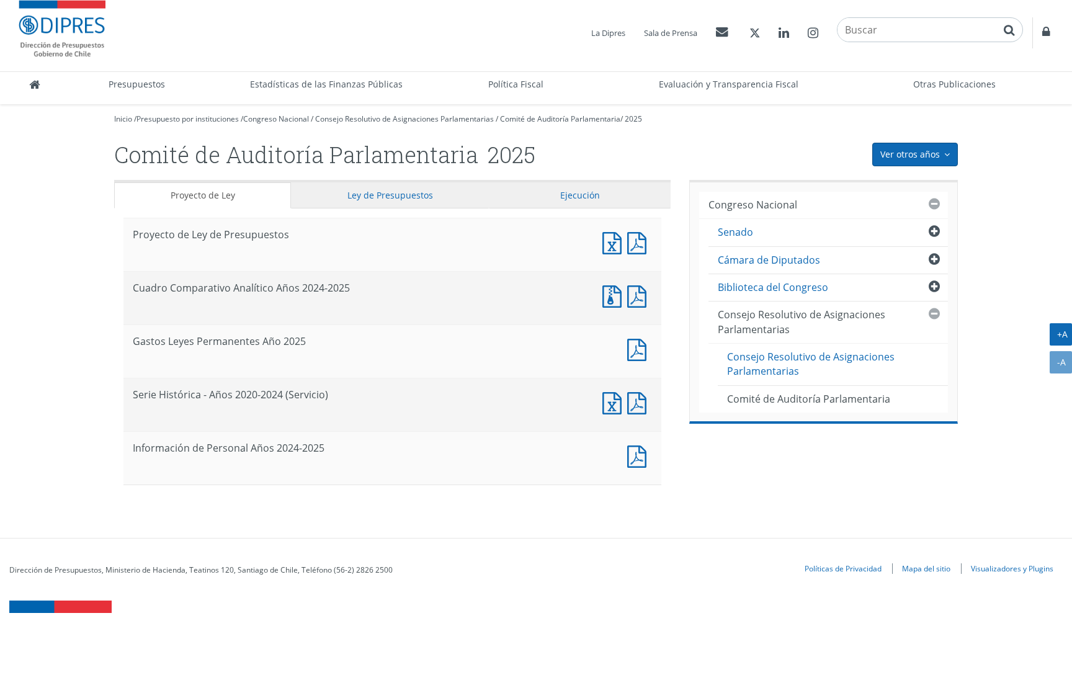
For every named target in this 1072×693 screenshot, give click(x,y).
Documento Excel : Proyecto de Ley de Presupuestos (614, 242)
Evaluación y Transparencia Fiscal (728, 84)
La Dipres (608, 32)
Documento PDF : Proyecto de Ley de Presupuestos (639, 242)
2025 (633, 119)
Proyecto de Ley (203, 195)
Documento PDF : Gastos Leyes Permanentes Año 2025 (639, 348)
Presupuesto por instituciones (187, 119)
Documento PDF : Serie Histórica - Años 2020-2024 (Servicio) (639, 402)
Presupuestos (137, 84)
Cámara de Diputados (769, 260)
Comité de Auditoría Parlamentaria (560, 119)
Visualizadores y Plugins (1012, 568)
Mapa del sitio (926, 568)
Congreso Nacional (276, 119)
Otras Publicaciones (954, 84)
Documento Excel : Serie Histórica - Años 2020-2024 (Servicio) (614, 402)
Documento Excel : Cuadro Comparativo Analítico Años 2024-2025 (614, 295)
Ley (390, 195)
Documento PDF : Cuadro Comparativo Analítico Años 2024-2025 (639, 295)
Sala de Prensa (670, 32)
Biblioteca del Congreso (773, 287)
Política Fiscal (515, 84)
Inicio (123, 119)
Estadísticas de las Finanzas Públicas (326, 84)
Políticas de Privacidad (843, 568)
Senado (735, 232)
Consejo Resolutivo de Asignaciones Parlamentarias (404, 119)
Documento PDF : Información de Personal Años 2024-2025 (639, 455)
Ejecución (580, 195)
